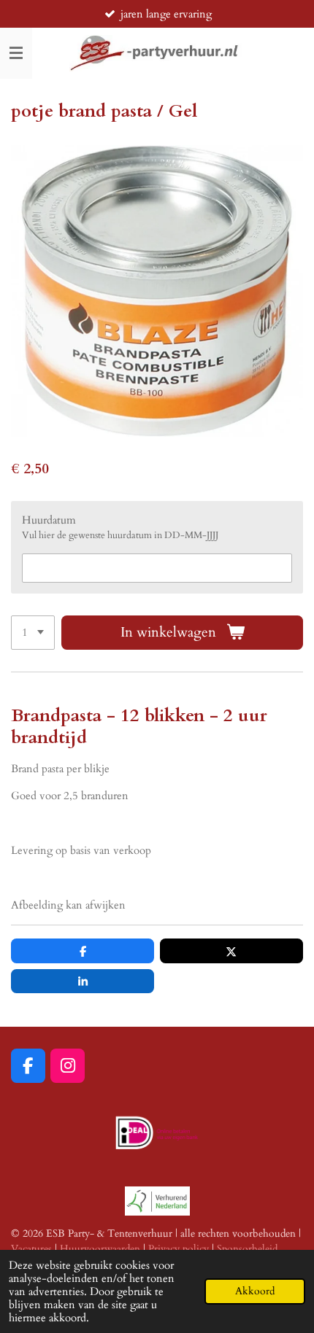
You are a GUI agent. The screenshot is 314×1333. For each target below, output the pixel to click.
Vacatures (31, 1249)
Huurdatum (49, 520)
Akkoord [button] (255, 1291)
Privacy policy (178, 1249)
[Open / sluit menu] (16, 53)
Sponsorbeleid (247, 1249)
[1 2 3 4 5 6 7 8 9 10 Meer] (33, 632)
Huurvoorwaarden (100, 1249)
